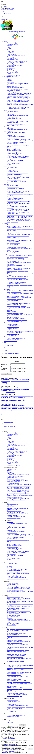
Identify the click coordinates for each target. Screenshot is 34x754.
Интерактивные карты (13, 339)
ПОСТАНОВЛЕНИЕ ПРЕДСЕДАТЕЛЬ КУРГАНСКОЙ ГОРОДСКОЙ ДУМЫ (18, 210)
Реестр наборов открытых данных (16, 338)
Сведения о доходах (12, 178)
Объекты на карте (12, 138)
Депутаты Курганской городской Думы (17, 115)
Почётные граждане (12, 58)
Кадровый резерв (11, 78)
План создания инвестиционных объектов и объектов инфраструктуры (19, 304)
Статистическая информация (15, 160)
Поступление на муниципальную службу (18, 83)
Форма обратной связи (13, 317)
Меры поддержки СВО (13, 237)
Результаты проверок (12, 152)
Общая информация (12, 44)
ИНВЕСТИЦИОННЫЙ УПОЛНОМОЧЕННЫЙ (20, 290)
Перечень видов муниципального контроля (18, 238)
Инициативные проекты (13, 75)
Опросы (9, 73)
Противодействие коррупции (15, 65)
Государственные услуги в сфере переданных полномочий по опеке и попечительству (19, 235)
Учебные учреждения (13, 92)
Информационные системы (14, 153)
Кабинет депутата (12, 117)
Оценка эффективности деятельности (17, 142)
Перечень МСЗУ (11, 252)
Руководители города (13, 59)
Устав (8, 47)
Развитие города (11, 54)
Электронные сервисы (13, 241)
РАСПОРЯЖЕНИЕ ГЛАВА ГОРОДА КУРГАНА (20, 215)
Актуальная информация (13, 43)
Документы (7, 184)
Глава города (7, 127)
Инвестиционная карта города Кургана (17, 301)
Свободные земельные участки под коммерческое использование (16, 283)
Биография (10, 128)
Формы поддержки (12, 311)
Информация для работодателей (15, 87)
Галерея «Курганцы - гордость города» (17, 61)
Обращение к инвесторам (14, 292)
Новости (9, 113)
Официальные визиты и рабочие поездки (18, 156)
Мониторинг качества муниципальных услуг (19, 240)
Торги (5, 254)
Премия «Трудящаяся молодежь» (16, 64)
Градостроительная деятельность (16, 55)
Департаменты (11, 135)
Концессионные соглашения (14, 266)
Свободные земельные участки (15, 287)
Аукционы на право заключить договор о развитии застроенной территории (18, 277)
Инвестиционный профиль (14, 321)
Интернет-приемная (12, 122)
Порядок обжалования (13, 187)
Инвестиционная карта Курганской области (19, 297)
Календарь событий (12, 72)
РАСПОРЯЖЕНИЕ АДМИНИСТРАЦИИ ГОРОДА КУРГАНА (18, 213)
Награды (9, 69)
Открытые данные (9, 336)
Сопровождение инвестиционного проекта (18, 307)
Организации (10, 52)
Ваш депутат (10, 114)
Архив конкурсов (10, 410)
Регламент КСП (11, 170)
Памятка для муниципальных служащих (18, 107)
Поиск (5, 342)
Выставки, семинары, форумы (15, 313)
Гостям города (11, 57)
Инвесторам (7, 289)
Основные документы (13, 196)
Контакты (9, 161)
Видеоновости (11, 68)
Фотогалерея (10, 66)
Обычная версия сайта (7, 9)
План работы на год (12, 171)
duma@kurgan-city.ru (9, 738)
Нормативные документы (14, 180)
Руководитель (10, 168)
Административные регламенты (15, 198)
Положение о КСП (12, 167)
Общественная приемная (13, 163)
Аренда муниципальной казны (15, 258)
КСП (5, 166)
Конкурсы (9, 80)
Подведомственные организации (16, 136)
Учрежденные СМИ (12, 154)
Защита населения (12, 143)
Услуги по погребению (13, 251)
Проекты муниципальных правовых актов (18, 139)
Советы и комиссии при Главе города (17, 129)
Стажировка (10, 82)
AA (2, 5)
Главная (6, 347)
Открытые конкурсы (10, 383)
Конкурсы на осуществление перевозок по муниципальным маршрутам (18, 269)
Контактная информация (13, 90)
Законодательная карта (13, 334)
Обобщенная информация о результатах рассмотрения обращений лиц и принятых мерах (20, 330)
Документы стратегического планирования (18, 191)
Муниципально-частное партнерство (17, 320)
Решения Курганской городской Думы (17, 121)
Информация (7, 13)
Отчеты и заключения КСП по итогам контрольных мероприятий (17, 173)
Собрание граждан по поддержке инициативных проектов (16, 124)
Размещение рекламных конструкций (17, 265)
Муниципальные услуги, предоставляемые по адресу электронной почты (19, 227)
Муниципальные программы (15, 192)
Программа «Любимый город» (15, 62)
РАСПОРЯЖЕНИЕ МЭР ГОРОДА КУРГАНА (19, 216)
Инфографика (10, 51)
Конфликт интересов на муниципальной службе (20, 104)
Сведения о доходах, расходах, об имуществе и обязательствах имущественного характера (19, 94)
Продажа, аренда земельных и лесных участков (19, 255)
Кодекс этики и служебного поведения (17, 182)
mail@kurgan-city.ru (9, 733)
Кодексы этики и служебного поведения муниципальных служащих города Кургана (18, 96)
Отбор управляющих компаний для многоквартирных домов (16, 260)
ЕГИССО (9, 164)
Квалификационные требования (15, 85)
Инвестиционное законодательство (16, 306)
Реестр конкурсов (8, 422)
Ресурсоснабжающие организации (16, 318)
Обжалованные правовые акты (15, 188)
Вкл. (9, 8)
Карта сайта (10, 345)
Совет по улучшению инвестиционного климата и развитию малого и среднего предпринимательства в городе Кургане (20, 295)
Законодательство (12, 86)
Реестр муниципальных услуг (15, 224)
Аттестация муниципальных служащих (17, 89)
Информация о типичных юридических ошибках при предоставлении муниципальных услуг (19, 249)
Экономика (10, 50)
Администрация (8, 131)
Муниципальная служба (10, 76)
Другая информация (12, 244)
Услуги (6, 223)
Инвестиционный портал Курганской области (19, 314)
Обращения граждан (9, 322)
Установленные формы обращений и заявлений (20, 141)
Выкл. (12, 8)
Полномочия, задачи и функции (15, 147)
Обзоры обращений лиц (13, 328)
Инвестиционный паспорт (14, 300)
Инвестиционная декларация (15, 299)
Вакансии (9, 79)
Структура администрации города (16, 132)
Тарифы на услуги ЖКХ (13, 199)
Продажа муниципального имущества (17, 257)
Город (5, 41)
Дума (5, 110)
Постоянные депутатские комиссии (16, 120)
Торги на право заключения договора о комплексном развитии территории (17, 280)
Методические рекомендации (15, 106)
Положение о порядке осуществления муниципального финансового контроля (18, 176)
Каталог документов (12, 185)
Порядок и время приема (13, 325)
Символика (10, 48)
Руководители (11, 134)
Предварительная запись (13, 243)
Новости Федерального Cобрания (16, 108)
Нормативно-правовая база (14, 332)
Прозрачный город (12, 71)
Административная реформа (14, 150)
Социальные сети (11, 335)
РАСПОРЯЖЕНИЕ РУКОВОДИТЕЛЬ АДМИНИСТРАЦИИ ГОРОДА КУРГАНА (18, 218)
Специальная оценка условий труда (16, 181)
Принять (31, 748)
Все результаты (5, 19)
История (9, 45)
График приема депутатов (14, 118)
